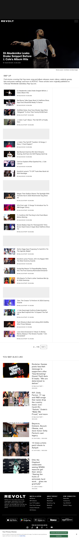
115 (37, 347)
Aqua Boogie (9, 62)
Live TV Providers (35, 503)
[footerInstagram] (27, 529)
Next (43, 347)
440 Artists (33, 510)
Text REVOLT (67, 503)
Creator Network (34, 507)
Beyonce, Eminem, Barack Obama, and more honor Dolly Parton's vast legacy (39, 429)
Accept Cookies (59, 536)
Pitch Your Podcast (35, 505)
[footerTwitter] (47, 529)
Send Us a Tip (51, 503)
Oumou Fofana (38, 486)
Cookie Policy (22, 535)
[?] (9, 93)
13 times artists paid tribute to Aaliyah (39, 445)
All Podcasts (33, 501)
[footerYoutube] (52, 529)
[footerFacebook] (42, 529)
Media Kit (49, 505)
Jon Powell (37, 438)
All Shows (32, 498)
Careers (49, 507)
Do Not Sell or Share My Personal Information (59, 532)
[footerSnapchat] (37, 529)
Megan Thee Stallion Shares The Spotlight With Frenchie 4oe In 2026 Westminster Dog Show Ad (33, 196)
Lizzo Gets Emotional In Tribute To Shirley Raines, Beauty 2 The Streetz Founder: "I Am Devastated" (32, 334)
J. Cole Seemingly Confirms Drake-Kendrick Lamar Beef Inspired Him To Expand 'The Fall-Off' (32, 312)
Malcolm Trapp (22, 115)
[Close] (76, 534)
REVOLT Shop (67, 505)
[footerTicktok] (32, 529)
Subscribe (66, 498)
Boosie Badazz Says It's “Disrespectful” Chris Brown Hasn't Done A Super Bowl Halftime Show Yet (33, 227)
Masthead (50, 501)
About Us (49, 498)
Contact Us (66, 501)
